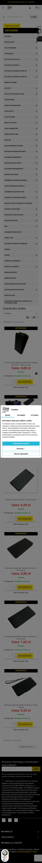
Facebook (3, 820)
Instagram (10, 820)
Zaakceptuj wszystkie (21, 443)
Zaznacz (21, 313)
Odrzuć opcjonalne (21, 454)
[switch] (5, 859)
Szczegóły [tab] (21, 415)
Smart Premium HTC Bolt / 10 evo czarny (21, 500)
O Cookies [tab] (34, 415)
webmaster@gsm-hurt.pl (27, 852)
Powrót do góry (28, 747)
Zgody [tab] (7, 415)
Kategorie (11, 30)
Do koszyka (24, 382)
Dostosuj (20, 449)
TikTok (16, 820)
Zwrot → (3, 847)
